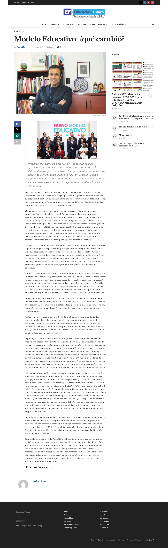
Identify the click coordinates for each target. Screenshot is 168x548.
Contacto (104, 518)
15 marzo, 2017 (37, 47)
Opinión (55, 24)
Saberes (82, 24)
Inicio (44, 24)
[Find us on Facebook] (144, 2)
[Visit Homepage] (84, 13)
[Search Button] (153, 24)
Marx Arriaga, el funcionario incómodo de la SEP (131, 144)
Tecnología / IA (118, 24)
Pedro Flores (22, 47)
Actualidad (68, 24)
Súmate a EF (105, 528)
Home (16, 31)
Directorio (104, 512)
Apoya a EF (104, 524)
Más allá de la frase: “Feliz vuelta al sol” (136, 127)
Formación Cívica (98, 24)
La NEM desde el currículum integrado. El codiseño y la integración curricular (136, 117)
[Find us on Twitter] (141, 2)
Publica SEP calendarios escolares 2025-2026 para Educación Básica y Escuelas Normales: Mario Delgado (127, 100)
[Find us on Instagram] (152, 2)
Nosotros (104, 515)
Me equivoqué (125, 135)
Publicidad (104, 521)
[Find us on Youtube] (148, 2)
